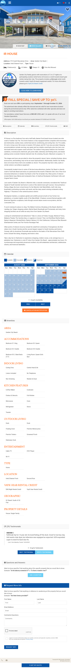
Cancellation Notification (36, 310)
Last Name (40, 599)
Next (43, 304)
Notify (64, 272)
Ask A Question (35, 575)
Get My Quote (36, 665)
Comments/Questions (11, 615)
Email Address (9, 607)
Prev (28, 304)
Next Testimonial (26, 552)
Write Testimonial (44, 552)
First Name (7, 599)
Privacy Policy (29, 639)
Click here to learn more (31, 90)
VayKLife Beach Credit (35, 83)
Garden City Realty (65, 659)
